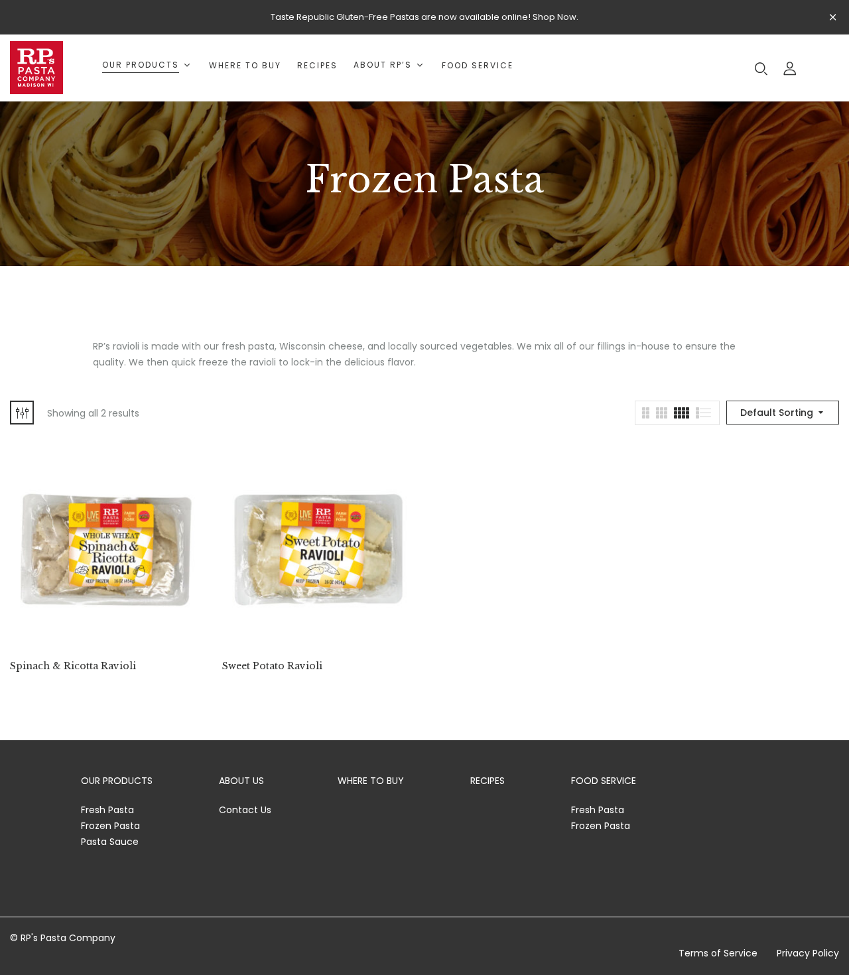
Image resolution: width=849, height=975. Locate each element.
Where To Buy (371, 780)
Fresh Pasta (107, 809)
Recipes (487, 780)
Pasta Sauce (110, 841)
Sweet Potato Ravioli (272, 666)
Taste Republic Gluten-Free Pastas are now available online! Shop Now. (424, 17)
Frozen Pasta (110, 825)
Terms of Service (718, 953)
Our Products (117, 780)
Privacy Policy (808, 953)
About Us (241, 780)
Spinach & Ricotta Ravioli (73, 666)
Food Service (603, 780)
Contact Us (245, 809)
